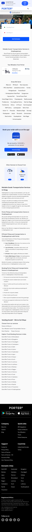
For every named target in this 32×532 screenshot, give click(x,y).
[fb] (2, 519)
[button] (16, 12)
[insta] (10, 519)
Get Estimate (16, 39)
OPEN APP (25, 3)
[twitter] (6, 519)
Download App (16, 150)
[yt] (18, 519)
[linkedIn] (14, 519)
